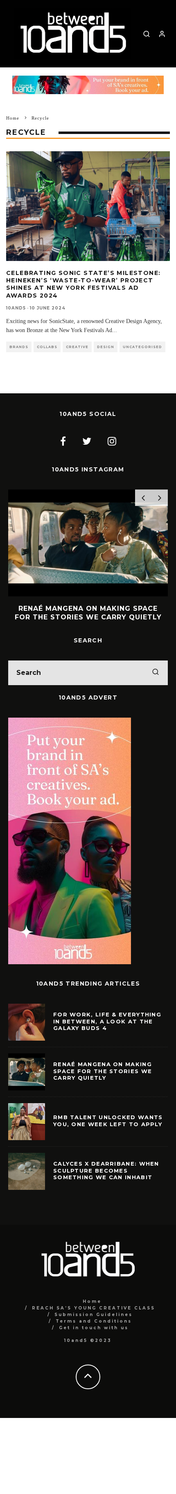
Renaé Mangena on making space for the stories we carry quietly (102, 1071)
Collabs (47, 347)
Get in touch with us (94, 1327)
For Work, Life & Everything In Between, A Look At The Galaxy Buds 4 (107, 1021)
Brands (18, 347)
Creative (77, 347)
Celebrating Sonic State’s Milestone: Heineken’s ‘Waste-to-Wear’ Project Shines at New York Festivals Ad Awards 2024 (83, 284)
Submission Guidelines (93, 1314)
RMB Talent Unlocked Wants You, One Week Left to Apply (108, 1120)
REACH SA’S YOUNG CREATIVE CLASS (93, 1308)
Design (105, 347)
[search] (155, 672)
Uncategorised (142, 347)
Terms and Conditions (94, 1321)
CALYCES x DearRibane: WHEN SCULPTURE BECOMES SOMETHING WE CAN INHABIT (106, 1170)
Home (92, 1301)
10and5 (16, 308)
